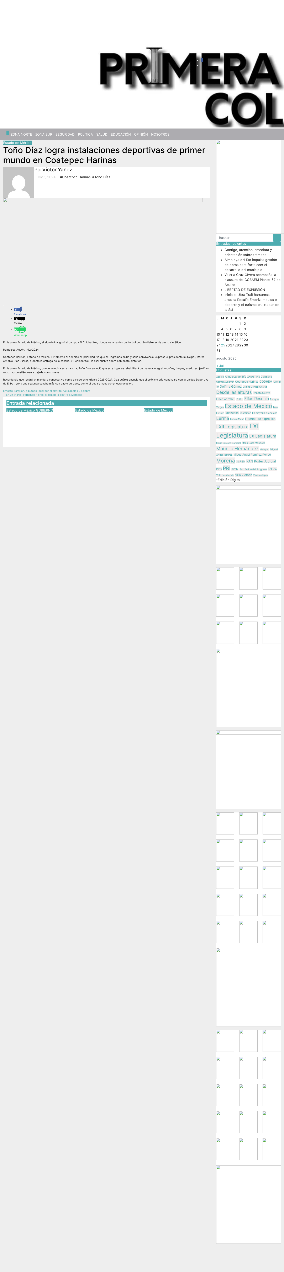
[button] (276, 134)
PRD (219, 469)
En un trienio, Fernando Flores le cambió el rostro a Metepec (43, 394)
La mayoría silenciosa (264, 413)
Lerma (222, 418)
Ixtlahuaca (232, 412)
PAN (249, 461)
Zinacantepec (260, 475)
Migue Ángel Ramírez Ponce (252, 454)
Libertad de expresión (260, 419)
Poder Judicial (265, 461)
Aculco (220, 376)
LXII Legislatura (232, 426)
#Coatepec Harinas (75, 177)
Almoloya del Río (235, 376)
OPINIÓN (141, 134)
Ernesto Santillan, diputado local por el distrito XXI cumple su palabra (47, 390)
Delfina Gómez (231, 386)
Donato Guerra (261, 392)
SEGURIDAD (65, 134)
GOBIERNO (44, 410)
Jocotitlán (245, 412)
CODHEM (265, 381)
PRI (226, 468)
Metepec (264, 449)
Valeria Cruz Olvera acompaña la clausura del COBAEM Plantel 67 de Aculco (252, 280)
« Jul (220, 366)
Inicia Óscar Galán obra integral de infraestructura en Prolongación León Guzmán (175, 424)
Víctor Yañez (57, 170)
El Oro (239, 399)
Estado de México (17, 143)
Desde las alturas (234, 392)
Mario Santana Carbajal (228, 443)
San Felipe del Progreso (253, 469)
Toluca (272, 469)
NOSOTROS (160, 134)
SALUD (101, 134)
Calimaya (266, 376)
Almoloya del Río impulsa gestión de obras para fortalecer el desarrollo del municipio (251, 265)
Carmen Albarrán (225, 381)
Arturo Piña (253, 376)
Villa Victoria (243, 475)
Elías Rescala (256, 398)
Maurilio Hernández (237, 448)
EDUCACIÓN (121, 134)
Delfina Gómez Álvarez (255, 386)
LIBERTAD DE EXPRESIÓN (245, 290)
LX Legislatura (262, 436)
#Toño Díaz (101, 177)
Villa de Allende (225, 475)
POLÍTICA (85, 134)
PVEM (234, 469)
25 (223, 345)
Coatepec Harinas (246, 381)
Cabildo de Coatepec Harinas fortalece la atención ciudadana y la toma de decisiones (103, 424)
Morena (225, 460)
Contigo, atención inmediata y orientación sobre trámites (34, 422)
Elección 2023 (225, 399)
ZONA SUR (43, 134)
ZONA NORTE (21, 134)
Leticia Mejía (237, 419)
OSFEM (240, 461)
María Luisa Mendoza (253, 442)
